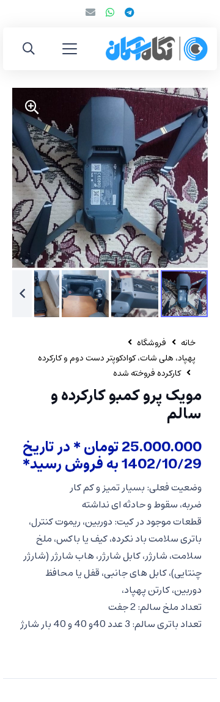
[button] (69, 48)
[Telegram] (129, 12)
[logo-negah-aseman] (157, 49)
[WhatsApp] (110, 12)
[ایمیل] (90, 12)
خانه (188, 343)
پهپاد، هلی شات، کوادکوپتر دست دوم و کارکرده (117, 358)
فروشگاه (151, 343)
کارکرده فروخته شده (147, 373)
